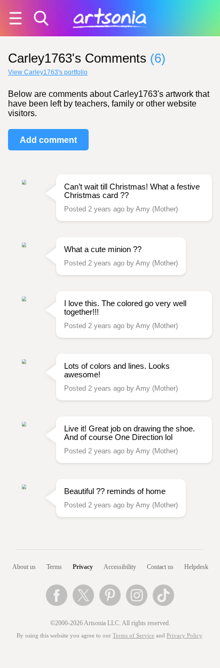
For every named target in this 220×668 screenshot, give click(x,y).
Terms (54, 567)
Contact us (160, 567)
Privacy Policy (184, 636)
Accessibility (120, 567)
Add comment (48, 140)
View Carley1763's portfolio (48, 72)
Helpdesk (196, 567)
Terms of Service (133, 636)
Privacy (83, 567)
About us (24, 567)
